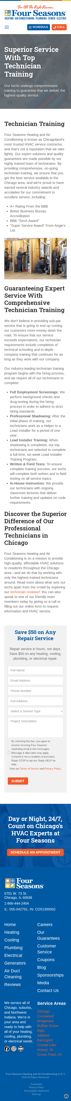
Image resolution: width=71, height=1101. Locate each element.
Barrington (45, 1040)
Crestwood (45, 1016)
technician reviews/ (24, 592)
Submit (17, 781)
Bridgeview (45, 1021)
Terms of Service (29, 768)
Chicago (43, 1011)
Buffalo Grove (47, 1026)
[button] (6, 27)
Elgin (41, 1030)
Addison (43, 1035)
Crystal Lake (46, 1045)
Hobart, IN (45, 1050)
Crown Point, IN (49, 1054)
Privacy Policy (53, 768)
